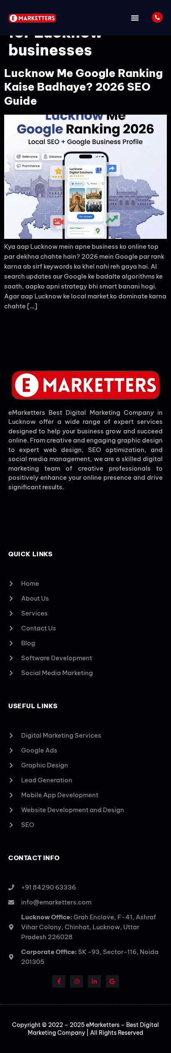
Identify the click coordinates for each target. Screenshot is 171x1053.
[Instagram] (76, 981)
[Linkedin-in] (94, 981)
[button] (135, 18)
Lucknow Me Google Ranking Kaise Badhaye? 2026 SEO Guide (83, 87)
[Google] (112, 981)
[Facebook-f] (58, 981)
